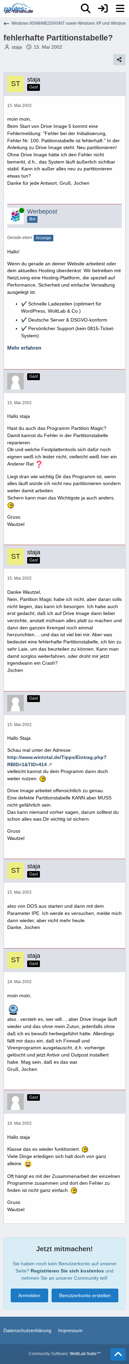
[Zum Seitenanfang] (118, 1354)
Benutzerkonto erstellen (85, 1295)
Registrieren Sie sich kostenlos (67, 1271)
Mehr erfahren (24, 348)
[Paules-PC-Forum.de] (18, 8)
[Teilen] (119, 59)
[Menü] (120, 8)
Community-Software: (65, 1353)
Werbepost (42, 211)
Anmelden (29, 1295)
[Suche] (86, 8)
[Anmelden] (103, 8)
